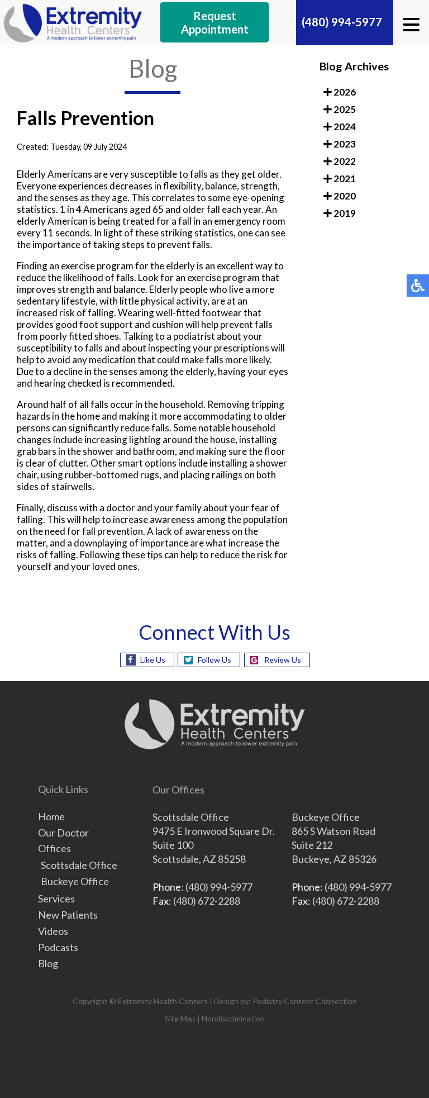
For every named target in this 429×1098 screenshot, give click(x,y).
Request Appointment (215, 22)
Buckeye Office (75, 881)
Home (51, 816)
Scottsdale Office (79, 865)
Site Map (180, 1018)
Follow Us (214, 659)
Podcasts (58, 947)
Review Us (282, 659)
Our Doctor (63, 832)
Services (56, 898)
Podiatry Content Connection (304, 1001)
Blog (48, 963)
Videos (53, 931)
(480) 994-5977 (342, 21)
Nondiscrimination (233, 1018)
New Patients (68, 915)
